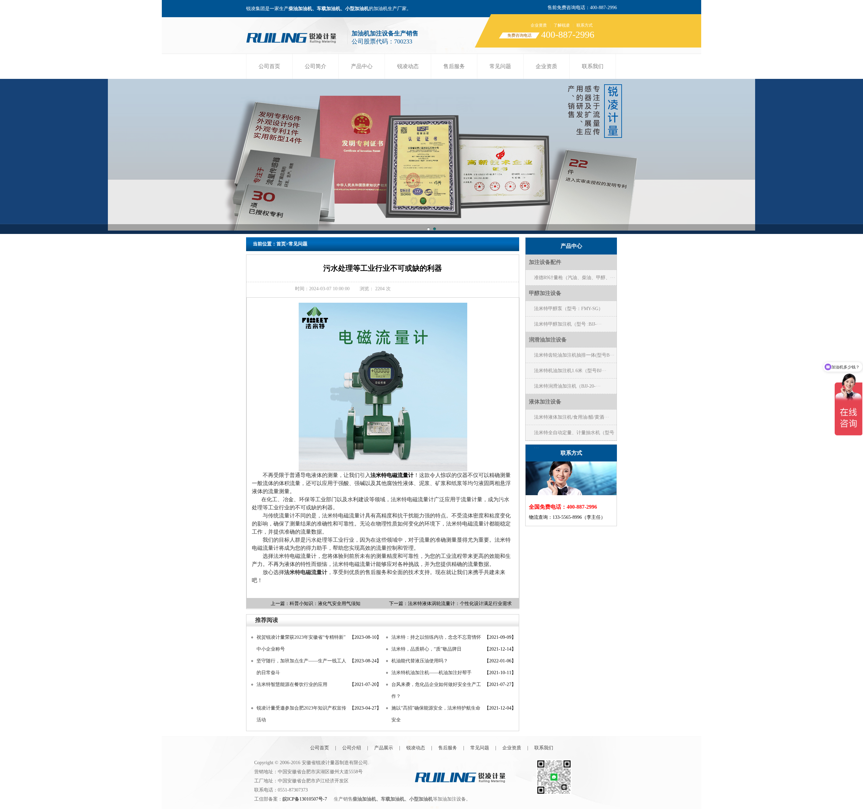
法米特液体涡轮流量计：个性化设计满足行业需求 (460, 603)
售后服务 (454, 66)
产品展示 (383, 747)
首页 (281, 243)
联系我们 (592, 66)
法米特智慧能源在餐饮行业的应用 (292, 684)
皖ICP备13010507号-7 (304, 799)
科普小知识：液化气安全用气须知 (325, 603)
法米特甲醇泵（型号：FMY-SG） (568, 308)
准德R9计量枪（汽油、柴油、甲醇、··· (574, 277)
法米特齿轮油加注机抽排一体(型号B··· (574, 355)
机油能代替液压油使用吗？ (419, 660)
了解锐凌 (562, 25)
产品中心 (362, 66)
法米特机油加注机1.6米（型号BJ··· (570, 370)
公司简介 (315, 66)
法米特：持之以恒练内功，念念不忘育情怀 (436, 637)
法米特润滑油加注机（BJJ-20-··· (567, 386)
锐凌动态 (408, 66)
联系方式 (584, 25)
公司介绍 (351, 747)
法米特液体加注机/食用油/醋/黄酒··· (571, 417)
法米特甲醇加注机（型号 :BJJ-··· (568, 324)
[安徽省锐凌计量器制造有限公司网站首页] (293, 36)
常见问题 (500, 66)
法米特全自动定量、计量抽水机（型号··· (574, 435)
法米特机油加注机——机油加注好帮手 (431, 672)
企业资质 (539, 25)
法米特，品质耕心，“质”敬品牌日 (426, 649)
